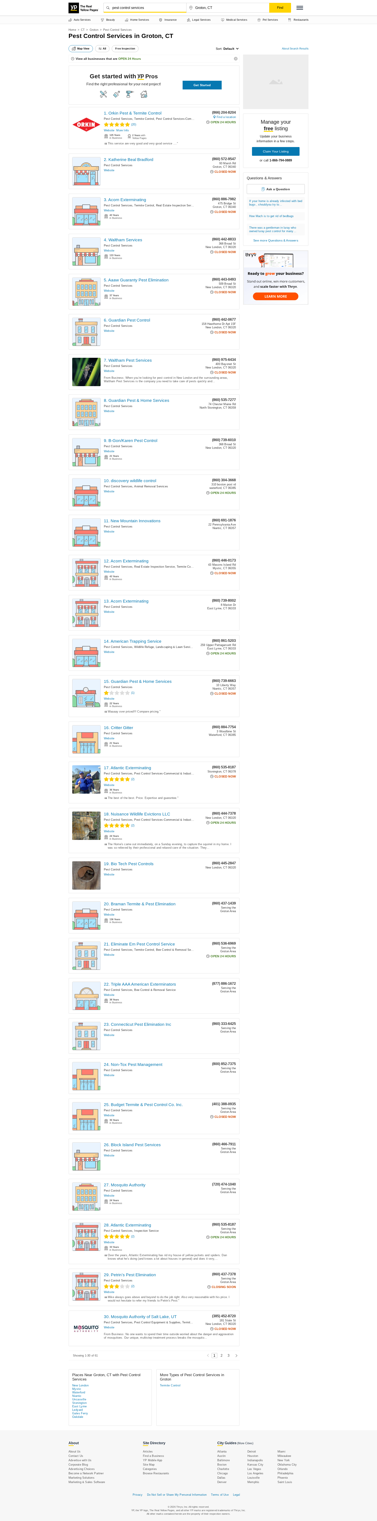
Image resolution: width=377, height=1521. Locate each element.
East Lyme (79, 1406)
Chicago (222, 1473)
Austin (221, 1456)
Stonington (79, 1403)
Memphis (253, 1482)
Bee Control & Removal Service (176, 949)
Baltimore (223, 1460)
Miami (281, 1451)
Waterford (78, 1392)
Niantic (77, 1396)
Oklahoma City (287, 1464)
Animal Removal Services (151, 486)
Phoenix (283, 1477)
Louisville (253, 1477)
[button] (299, 8)
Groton (94, 29)
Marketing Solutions (81, 1477)
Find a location (226, 117)
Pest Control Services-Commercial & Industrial (186, 118)
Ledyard (77, 1409)
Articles (148, 1451)
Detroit (251, 1451)
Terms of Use (219, 1494)
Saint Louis (285, 1482)
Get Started (202, 85)
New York (284, 1460)
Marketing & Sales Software (87, 1482)
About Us (75, 1451)
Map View (83, 48)
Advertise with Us (80, 1460)
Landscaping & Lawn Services (175, 647)
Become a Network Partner (86, 1473)
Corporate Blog (78, 1464)
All (104, 48)
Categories (150, 1469)
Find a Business (153, 1456)
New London (80, 1385)
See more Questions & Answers (275, 240)
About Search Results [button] (295, 48)
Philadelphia (285, 1473)
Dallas (221, 1477)
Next (235, 1355)
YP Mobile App (152, 1460)
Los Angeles (255, 1473)
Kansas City (255, 1464)
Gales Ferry (80, 1413)
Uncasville (79, 1399)
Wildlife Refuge (144, 647)
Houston (252, 1456)
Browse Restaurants (156, 1473)
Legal (236, 1494)
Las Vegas (254, 1469)
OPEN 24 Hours (129, 58)
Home (72, 29)
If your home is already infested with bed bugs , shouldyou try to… (275, 202)
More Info (122, 130)
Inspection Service (146, 1230)
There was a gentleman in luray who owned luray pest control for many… (272, 229)
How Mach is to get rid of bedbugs (271, 216)
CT (83, 29)
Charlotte (223, 1469)
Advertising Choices (82, 1469)
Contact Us (76, 1456)
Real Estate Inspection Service (176, 205)
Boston (221, 1464)
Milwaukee (284, 1456)
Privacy (137, 1494)
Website (109, 130)
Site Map (149, 1464)
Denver (221, 1482)
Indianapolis (255, 1460)
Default (228, 48)
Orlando (283, 1469)
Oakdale (77, 1416)
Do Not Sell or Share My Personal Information (177, 1494)
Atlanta (221, 1451)
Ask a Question (278, 189)
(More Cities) (245, 1443)
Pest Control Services (118, 118)
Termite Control (144, 118)
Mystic (76, 1389)
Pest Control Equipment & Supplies (157, 1322)
